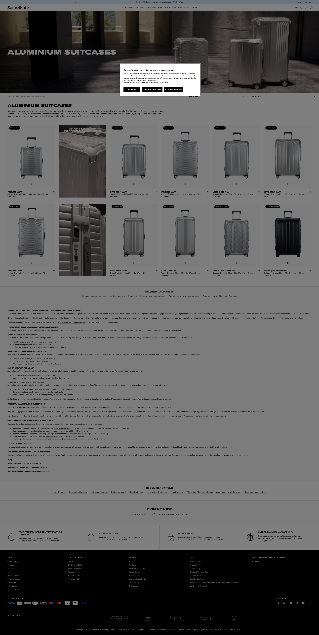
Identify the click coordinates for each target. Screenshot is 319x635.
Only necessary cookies (152, 89)
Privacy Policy (148, 82)
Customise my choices (173, 89)
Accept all (132, 89)
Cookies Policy (164, 82)
